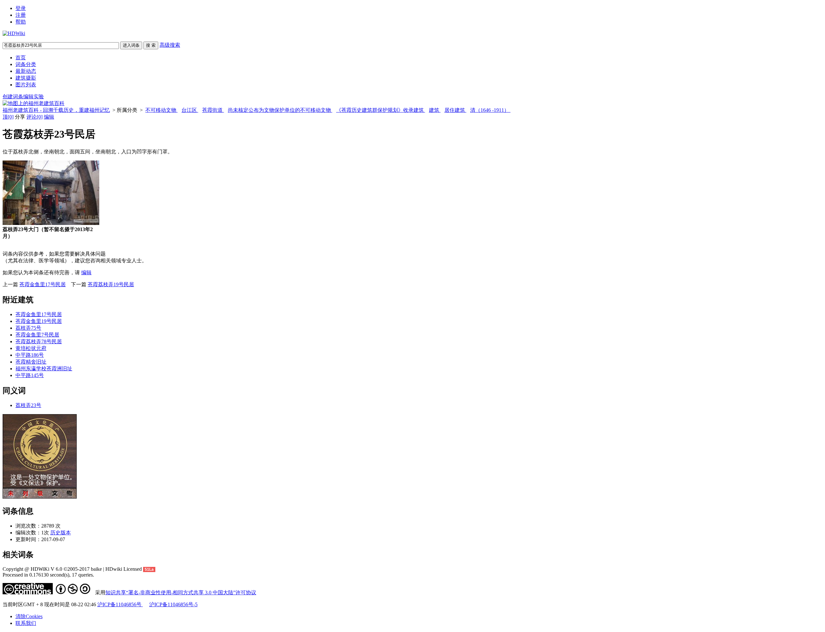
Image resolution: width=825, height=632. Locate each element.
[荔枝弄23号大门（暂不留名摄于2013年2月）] (51, 223)
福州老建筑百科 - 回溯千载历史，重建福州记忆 (56, 110)
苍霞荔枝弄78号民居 (38, 341)
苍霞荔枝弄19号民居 (111, 284)
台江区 (189, 110)
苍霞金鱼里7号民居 (37, 334)
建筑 (435, 110)
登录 (20, 8)
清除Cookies (29, 616)
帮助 (20, 21)
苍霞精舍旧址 (30, 362)
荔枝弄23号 (28, 405)
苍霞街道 (213, 110)
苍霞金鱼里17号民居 (42, 284)
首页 (20, 57)
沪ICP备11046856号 (120, 604)
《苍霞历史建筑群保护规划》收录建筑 (380, 110)
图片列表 (25, 84)
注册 (20, 15)
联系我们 (25, 623)
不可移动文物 (161, 110)
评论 (34, 117)
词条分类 (25, 64)
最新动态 (25, 71)
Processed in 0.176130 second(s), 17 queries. (48, 575)
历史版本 (60, 532)
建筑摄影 (25, 78)
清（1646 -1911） (490, 110)
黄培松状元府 (30, 348)
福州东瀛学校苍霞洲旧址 (43, 368)
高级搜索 (170, 45)
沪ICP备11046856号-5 (173, 604)
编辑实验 (33, 96)
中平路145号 (29, 375)
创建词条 (13, 96)
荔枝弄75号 (28, 328)
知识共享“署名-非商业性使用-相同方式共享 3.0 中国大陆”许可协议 (180, 592)
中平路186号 (29, 355)
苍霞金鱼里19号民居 (38, 321)
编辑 (49, 117)
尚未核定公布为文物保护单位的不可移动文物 (280, 110)
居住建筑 (455, 110)
